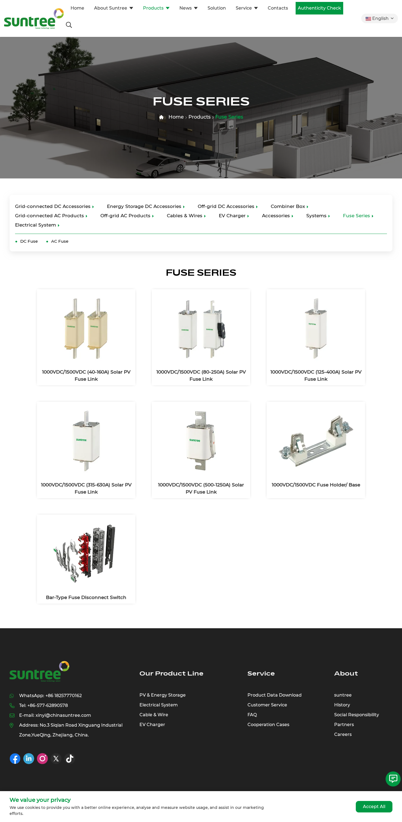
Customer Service (267, 704)
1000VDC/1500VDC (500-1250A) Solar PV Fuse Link (201, 488)
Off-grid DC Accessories (226, 206)
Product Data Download (274, 695)
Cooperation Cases (268, 724)
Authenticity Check (319, 8)
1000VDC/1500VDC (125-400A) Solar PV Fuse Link (316, 375)
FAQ (252, 714)
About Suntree (110, 8)
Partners (344, 724)
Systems (316, 215)
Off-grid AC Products (125, 215)
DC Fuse (29, 241)
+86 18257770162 (63, 695)
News (185, 8)
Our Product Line (171, 673)
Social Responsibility (356, 714)
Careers (343, 734)
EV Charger (232, 215)
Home (77, 8)
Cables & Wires (184, 215)
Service (244, 8)
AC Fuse (59, 241)
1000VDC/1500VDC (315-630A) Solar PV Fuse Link (86, 488)
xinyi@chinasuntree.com (63, 715)
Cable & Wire (153, 714)
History (342, 704)
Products (153, 8)
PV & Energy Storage (162, 695)
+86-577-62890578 (47, 705)
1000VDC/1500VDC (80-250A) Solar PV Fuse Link (201, 375)
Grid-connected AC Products (49, 215)
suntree (343, 695)
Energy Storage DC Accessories (144, 206)
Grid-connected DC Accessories (53, 206)
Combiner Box (288, 206)
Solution (217, 8)
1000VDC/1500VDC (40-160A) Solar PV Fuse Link (86, 375)
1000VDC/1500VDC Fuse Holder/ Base (316, 485)
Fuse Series (229, 117)
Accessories (276, 215)
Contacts (278, 8)
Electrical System (35, 225)
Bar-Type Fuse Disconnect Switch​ (86, 597)
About (346, 673)
